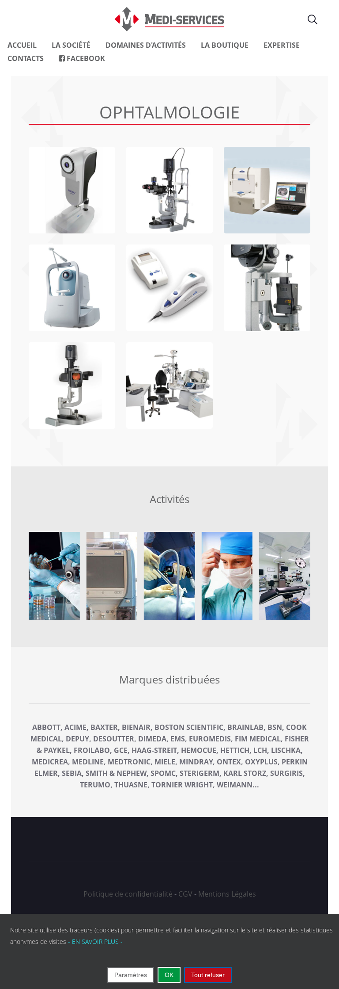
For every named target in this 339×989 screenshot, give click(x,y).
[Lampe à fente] (169, 190)
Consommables (169, 576)
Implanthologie (284, 576)
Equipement (227, 576)
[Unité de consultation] (169, 385)
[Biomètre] (72, 190)
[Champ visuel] (267, 190)
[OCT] (72, 287)
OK (169, 974)
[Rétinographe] (72, 385)
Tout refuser (208, 974)
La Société (71, 45)
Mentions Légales (227, 894)
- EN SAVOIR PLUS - (95, 941)
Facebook (85, 58)
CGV (185, 894)
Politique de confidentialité (128, 894)
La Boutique (225, 45)
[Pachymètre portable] (169, 287)
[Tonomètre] (267, 287)
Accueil (22, 45)
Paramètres (130, 974)
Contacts (26, 58)
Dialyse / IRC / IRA (54, 576)
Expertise (282, 45)
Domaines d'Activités (145, 45)
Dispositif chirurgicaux (111, 576)
